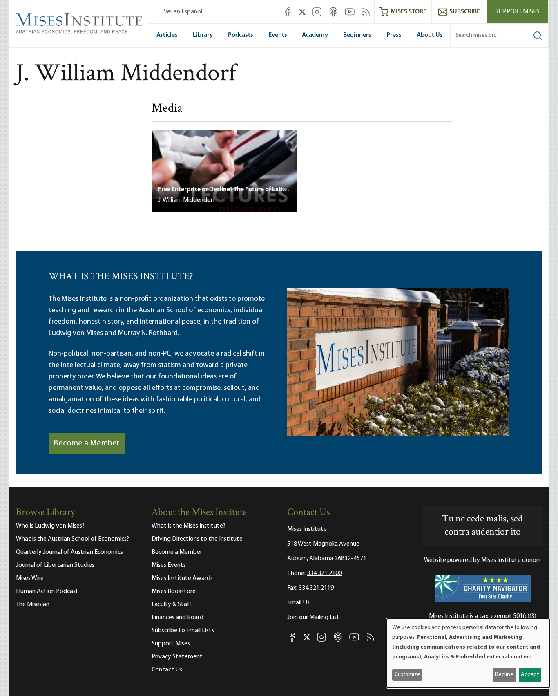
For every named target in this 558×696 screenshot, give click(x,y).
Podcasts (240, 35)
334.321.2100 (324, 573)
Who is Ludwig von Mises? (50, 526)
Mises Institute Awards (182, 578)
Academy (315, 35)
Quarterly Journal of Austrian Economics (69, 552)
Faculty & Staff (172, 604)
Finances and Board (177, 617)
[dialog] (468, 653)
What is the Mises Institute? (188, 526)
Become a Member (87, 443)
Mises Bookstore (174, 591)
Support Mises (517, 12)
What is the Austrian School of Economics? (72, 539)
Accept (530, 674)
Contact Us (167, 670)
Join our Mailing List (313, 617)
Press (394, 35)
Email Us (298, 603)
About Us (430, 35)
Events (277, 35)
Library (203, 35)
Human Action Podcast (47, 591)
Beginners (357, 35)
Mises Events (169, 565)
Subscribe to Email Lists (183, 630)
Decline (504, 674)
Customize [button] (407, 674)
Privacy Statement (177, 656)
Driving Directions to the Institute (197, 539)
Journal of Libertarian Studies (55, 565)
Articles (167, 35)
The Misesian (32, 604)
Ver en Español (183, 12)
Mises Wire (30, 578)
